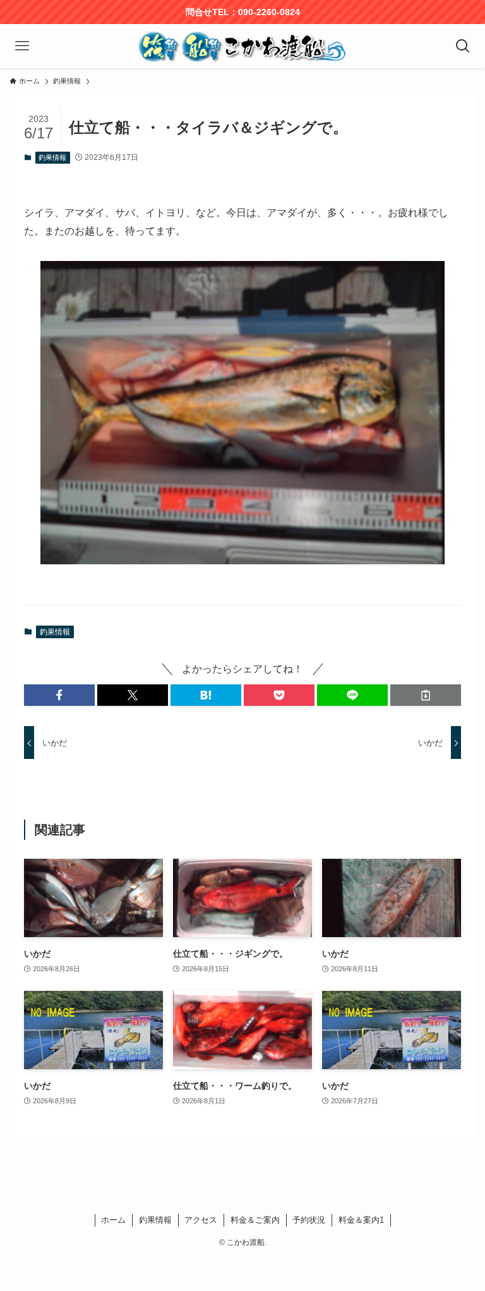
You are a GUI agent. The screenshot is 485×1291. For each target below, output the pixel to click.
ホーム (113, 1220)
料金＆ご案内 (255, 1220)
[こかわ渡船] (242, 46)
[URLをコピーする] (425, 695)
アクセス (200, 1220)
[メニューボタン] (22, 46)
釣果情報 (52, 157)
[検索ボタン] (463, 46)
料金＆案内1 (361, 1220)
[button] (59, 695)
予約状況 (308, 1220)
